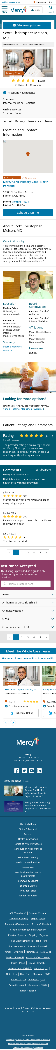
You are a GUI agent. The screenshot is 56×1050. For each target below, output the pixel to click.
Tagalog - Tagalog (38, 935)
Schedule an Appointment (28, 848)
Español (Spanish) (17, 935)
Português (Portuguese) (17, 924)
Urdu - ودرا (11, 974)
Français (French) (38, 913)
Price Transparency (28, 857)
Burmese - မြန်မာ (36, 979)
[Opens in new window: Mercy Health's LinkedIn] (39, 770)
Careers (28, 834)
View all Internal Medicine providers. (23, 408)
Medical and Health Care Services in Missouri (28, 1043)
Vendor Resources (28, 895)
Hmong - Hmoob (36, 963)
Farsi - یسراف (41, 968)
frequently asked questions (24, 455)
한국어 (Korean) (38, 918)
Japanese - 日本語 (37, 985)
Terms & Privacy (22, 1008)
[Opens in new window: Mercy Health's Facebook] (16, 770)
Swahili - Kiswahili (15, 957)
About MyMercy (28, 824)
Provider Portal (28, 890)
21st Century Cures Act (41, 1008)
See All (26, 781)
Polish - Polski (18, 963)
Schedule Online (28, 212)
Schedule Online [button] (24, 712)
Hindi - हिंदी (41, 940)
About (8, 121)
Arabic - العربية (18, 979)
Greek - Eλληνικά (14, 951)
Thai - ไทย (25, 974)
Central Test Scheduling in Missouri (28, 1047)
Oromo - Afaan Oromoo (38, 957)
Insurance (34, 121)
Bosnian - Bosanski (37, 946)
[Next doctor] (13, 723)
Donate (28, 852)
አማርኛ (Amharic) (17, 913)
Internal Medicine (10, 44)
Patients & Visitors (28, 885)
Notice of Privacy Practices (28, 843)
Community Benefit (28, 880)
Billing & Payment (28, 829)
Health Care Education (28, 862)
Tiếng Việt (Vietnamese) (21, 940)
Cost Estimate (28, 875)
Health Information (28, 838)
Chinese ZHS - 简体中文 (20, 968)
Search (50, 12)
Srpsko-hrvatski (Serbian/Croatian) (28, 929)
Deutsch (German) (18, 918)
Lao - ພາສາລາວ (17, 946)
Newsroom (28, 867)
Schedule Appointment (29, 25)
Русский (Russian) (41, 924)
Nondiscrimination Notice (28, 872)
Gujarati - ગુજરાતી (17, 985)
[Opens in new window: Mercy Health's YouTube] (31, 770)
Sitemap (9, 1008)
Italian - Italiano (28, 990)
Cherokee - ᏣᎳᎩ (41, 974)
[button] (28, 154)
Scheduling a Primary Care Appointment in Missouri (28, 1039)
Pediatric (7, 350)
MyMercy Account (10, 2)
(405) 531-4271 (20, 201)
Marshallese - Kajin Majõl (38, 951)
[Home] (19, 9)
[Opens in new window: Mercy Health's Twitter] (24, 770)
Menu (4, 11)
